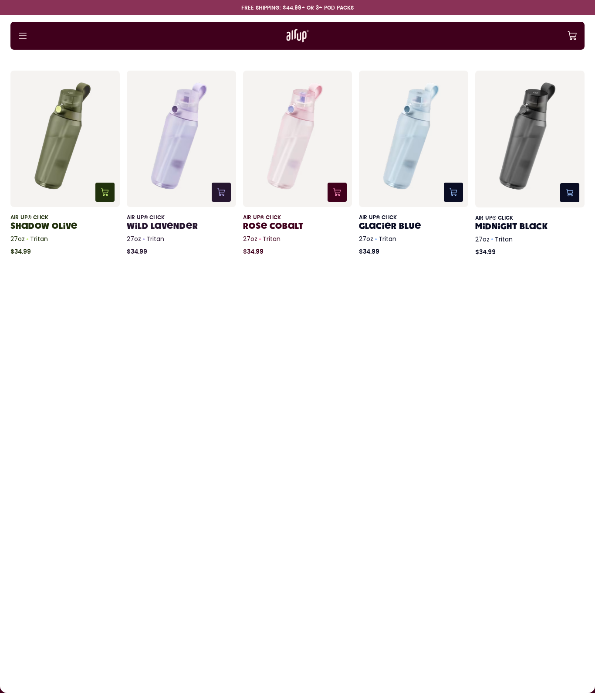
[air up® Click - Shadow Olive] (65, 163)
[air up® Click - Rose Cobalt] (297, 163)
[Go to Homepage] (297, 36)
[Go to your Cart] (572, 36)
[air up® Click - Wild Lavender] (181, 163)
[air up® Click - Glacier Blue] (413, 163)
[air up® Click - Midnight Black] (530, 163)
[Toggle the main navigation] (22, 36)
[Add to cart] (105, 192)
